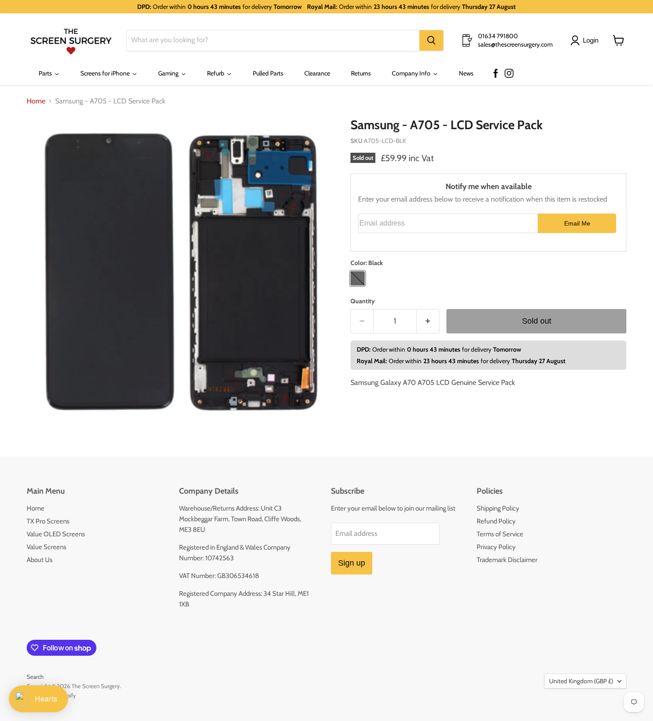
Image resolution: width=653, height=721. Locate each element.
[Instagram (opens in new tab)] (509, 74)
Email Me (577, 223)
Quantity (362, 301)
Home (36, 101)
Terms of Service (500, 534)
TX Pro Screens (48, 521)
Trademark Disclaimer (507, 560)
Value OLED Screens (56, 534)
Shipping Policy (498, 508)
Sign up (351, 563)
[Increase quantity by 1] (428, 321)
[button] (586, 40)
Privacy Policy (496, 547)
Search (35, 676)
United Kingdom (581, 681)
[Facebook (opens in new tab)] (495, 74)
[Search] (431, 40)
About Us (39, 560)
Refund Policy (496, 521)
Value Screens (46, 547)
